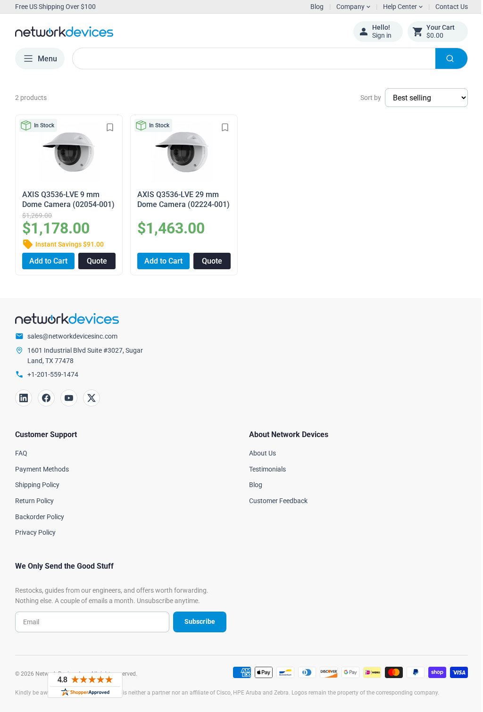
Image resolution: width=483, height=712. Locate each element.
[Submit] (444, 58)
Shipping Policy (37, 484)
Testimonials (264, 468)
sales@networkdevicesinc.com (72, 335)
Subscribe (196, 620)
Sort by (363, 97)
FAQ (21, 451)
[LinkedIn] (23, 397)
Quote (95, 259)
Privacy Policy (35, 531)
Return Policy (34, 499)
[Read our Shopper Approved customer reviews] (85, 685)
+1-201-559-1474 (52, 373)
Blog (309, 6)
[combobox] (266, 58)
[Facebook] (46, 397)
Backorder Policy (39, 515)
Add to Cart (47, 259)
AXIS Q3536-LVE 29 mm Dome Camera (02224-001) (176, 199)
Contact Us (444, 6)
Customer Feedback (275, 499)
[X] (91, 397)
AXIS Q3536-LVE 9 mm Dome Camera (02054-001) (61, 199)
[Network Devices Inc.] (177, 31)
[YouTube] (68, 397)
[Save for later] (108, 127)
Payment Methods (42, 468)
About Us (259, 451)
